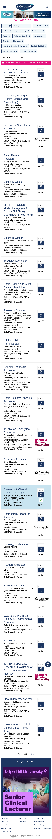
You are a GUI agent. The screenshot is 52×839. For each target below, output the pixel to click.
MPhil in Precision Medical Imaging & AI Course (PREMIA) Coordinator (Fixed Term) (18, 209)
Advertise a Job (6, 831)
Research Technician (16, 459)
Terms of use (39, 818)
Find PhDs (4, 821)
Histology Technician (16, 544)
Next (32, 754)
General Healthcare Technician (15, 368)
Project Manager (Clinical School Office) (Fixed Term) (18, 728)
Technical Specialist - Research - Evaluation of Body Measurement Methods (18, 668)
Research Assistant (15, 310)
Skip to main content (9, 2)
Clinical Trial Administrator (11, 342)
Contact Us (23, 821)
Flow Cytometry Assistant (18, 699)
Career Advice (6, 825)
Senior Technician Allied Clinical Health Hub (18, 285)
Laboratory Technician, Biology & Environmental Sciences (18, 619)
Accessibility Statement (42, 828)
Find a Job (4, 818)
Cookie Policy (39, 825)
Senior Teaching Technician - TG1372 (16, 71)
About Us (22, 818)
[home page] (25, 10)
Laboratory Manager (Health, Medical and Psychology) (16, 99)
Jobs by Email (6, 828)
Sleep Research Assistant (13, 157)
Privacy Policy (39, 821)
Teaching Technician (15, 260)
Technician (10, 640)
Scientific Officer (13, 181)
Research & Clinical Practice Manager (15, 491)
